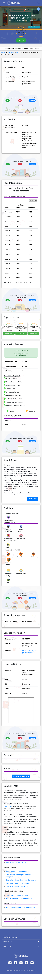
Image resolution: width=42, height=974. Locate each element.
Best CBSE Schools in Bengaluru (18, 871)
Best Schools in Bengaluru (16, 862)
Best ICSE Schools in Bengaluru (17, 883)
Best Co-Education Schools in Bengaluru (21, 907)
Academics (28, 48)
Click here (7, 806)
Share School (38, 12)
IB (17, 52)
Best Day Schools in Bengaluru (17, 895)
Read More (32, 499)
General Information (14, 48)
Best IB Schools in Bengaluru (17, 886)
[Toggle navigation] (4, 3)
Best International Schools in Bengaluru (21, 880)
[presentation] (2, 327)
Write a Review (34, 27)
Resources (21, 946)
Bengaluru (11, 52)
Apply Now (21, 40)
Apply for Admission (21, 937)
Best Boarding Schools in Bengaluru (19, 898)
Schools (3, 52)
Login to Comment (21, 776)
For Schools (21, 942)
